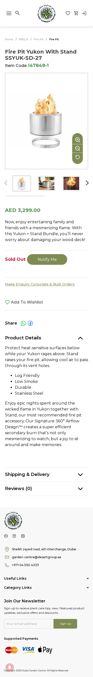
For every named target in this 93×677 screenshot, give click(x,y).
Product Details (23, 338)
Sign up (65, 623)
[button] (86, 182)
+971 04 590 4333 (25, 565)
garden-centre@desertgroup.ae (36, 557)
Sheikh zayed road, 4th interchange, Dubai (44, 549)
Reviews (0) (18, 488)
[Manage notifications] (10, 667)
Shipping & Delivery (27, 474)
